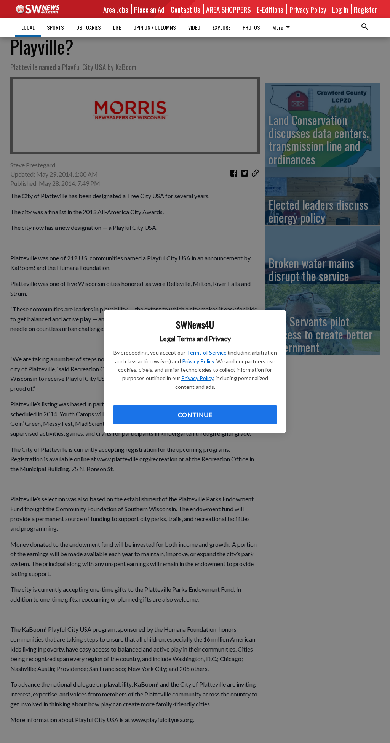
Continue (195, 414)
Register (365, 9)
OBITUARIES (88, 27)
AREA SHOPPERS (228, 9)
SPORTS (55, 27)
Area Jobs (115, 9)
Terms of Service (207, 352)
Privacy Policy (198, 361)
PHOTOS (251, 27)
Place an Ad (149, 9)
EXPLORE (221, 27)
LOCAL (28, 27)
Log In (340, 9)
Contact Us (185, 9)
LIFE (117, 27)
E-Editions (270, 9)
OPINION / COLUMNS (154, 27)
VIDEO (194, 27)
